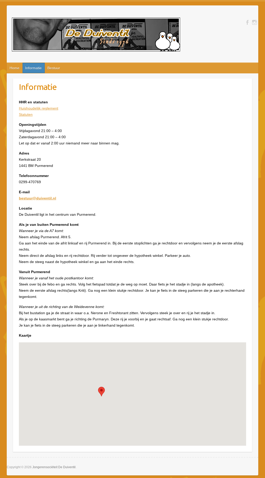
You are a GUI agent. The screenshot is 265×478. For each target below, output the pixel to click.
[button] (101, 391)
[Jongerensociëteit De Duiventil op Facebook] (247, 22)
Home (14, 68)
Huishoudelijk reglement (38, 108)
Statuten (26, 114)
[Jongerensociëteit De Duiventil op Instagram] (254, 22)
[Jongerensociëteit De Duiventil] (96, 35)
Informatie (33, 68)
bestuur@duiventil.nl (37, 198)
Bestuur (53, 68)
